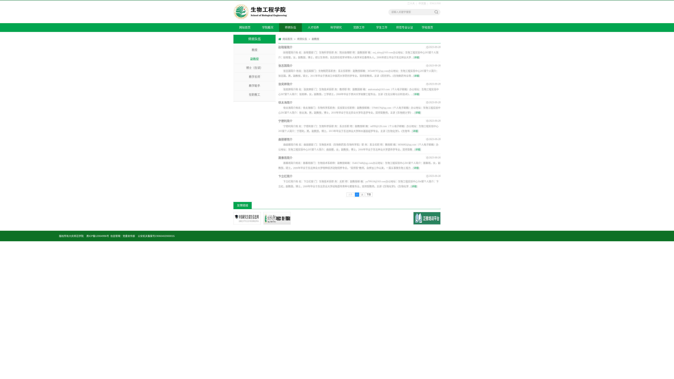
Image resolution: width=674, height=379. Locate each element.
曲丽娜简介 (285, 139)
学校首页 (427, 27)
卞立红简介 (285, 176)
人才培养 (313, 27)
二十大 (411, 3)
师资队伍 (290, 27)
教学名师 (254, 76)
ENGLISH (435, 3)
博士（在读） (254, 67)
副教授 (254, 58)
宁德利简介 (285, 120)
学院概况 (267, 27)
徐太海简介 (285, 102)
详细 (416, 57)
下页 (369, 194)
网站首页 (244, 27)
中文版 (422, 3)
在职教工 (254, 94)
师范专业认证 (404, 27)
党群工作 (359, 27)
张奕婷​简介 (285, 84)
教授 (254, 49)
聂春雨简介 (285, 157)
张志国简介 (285, 65)
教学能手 (254, 85)
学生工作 (381, 27)
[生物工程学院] (281, 11)
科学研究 (336, 27)
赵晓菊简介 (285, 47)
